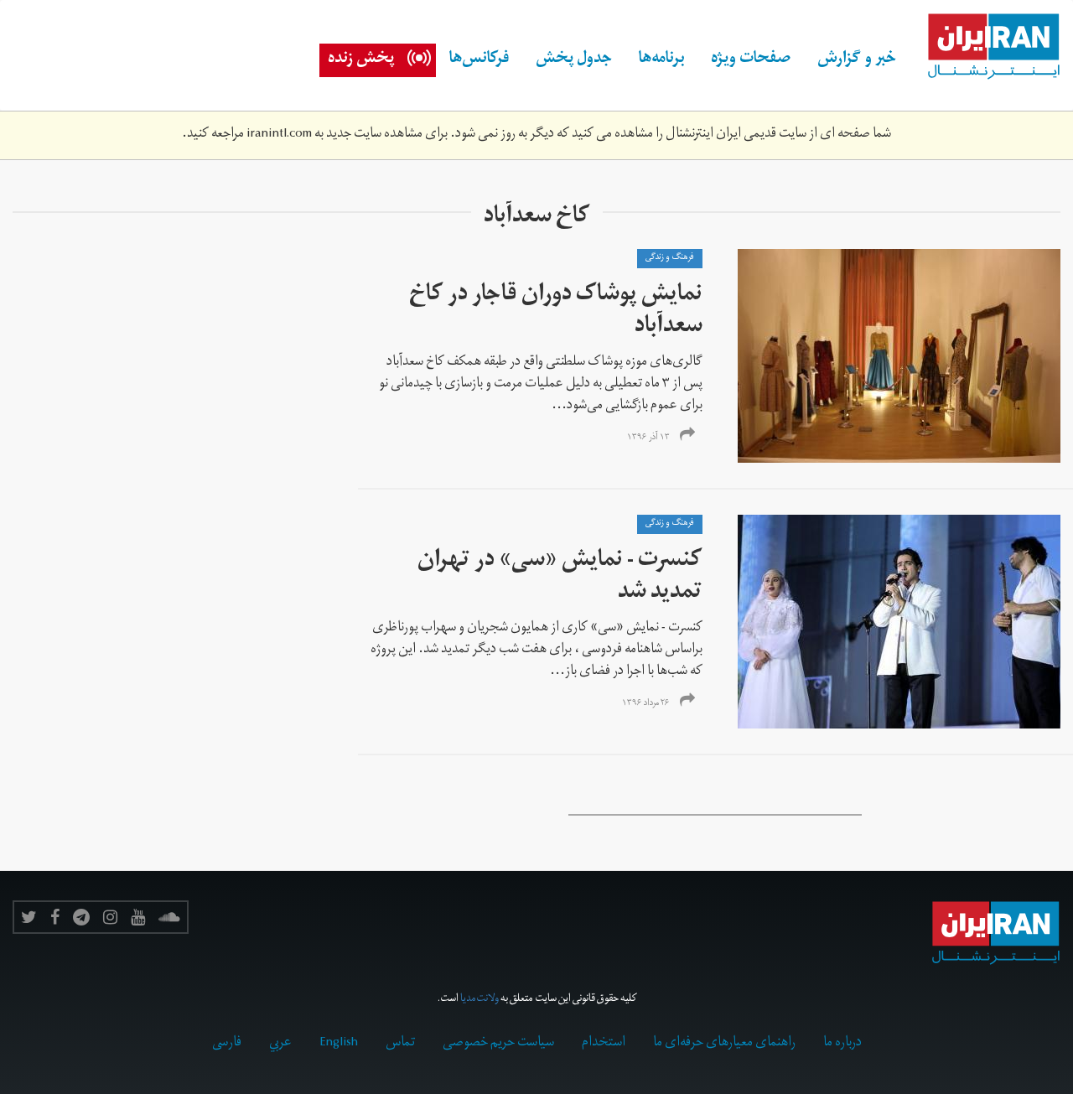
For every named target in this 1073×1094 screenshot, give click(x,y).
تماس (400, 1044)
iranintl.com (279, 135)
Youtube (138, 917)
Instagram (110, 917)
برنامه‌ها (661, 60)
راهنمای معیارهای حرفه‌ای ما (724, 1044)
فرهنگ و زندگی (669, 258)
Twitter (29, 917)
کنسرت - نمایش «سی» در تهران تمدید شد (559, 578)
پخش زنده (361, 60)
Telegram (81, 917)
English (338, 1044)
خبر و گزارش (856, 60)
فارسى (226, 1044)
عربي (280, 1044)
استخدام (603, 1044)
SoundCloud (169, 917)
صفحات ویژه (750, 60)
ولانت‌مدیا (479, 1000)
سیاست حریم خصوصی (498, 1044)
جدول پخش (574, 60)
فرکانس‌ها (479, 60)
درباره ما (842, 1044)
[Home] (985, 47)
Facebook (55, 917)
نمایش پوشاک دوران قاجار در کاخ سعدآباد (555, 312)
